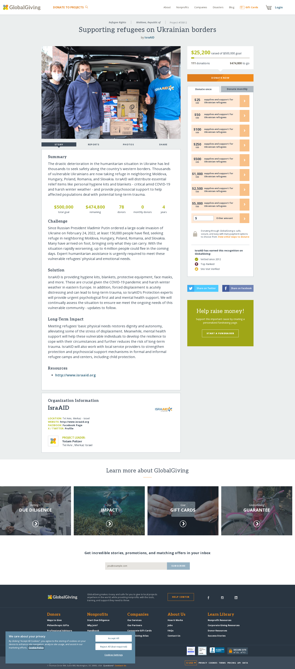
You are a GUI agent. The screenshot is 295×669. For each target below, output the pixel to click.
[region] (70, 647)
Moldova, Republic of (148, 22)
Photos (128, 144)
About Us (177, 614)
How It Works (175, 620)
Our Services (134, 620)
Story (59, 144)
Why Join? (92, 625)
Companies (200, 7)
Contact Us (174, 635)
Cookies (213, 662)
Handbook (93, 630)
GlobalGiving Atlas (138, 635)
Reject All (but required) (113, 646)
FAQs (170, 630)
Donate (68, 7)
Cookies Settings (113, 654)
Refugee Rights (117, 22)
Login (279, 7)
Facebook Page (72, 425)
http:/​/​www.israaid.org (75, 375)
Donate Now (220, 77)
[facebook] (208, 597)
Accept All (113, 638)
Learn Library (221, 614)
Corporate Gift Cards (139, 630)
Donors (53, 614)
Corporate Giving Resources (224, 625)
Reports (94, 144)
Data (245, 662)
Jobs (170, 625)
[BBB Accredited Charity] (218, 651)
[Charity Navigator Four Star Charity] (192, 651)
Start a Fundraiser (220, 333)
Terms (222, 662)
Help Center (180, 596)
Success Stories (217, 635)
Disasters (218, 7)
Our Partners (134, 625)
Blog (231, 7)
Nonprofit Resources (219, 620)
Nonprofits (182, 7)
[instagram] (222, 597)
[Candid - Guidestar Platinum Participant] (204, 651)
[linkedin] (236, 597)
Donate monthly (237, 89)
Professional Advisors (59, 630)
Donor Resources (217, 630)
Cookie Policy (36, 647)
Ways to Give (54, 620)
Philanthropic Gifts (58, 625)
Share (163, 144)
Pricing (231, 662)
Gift (251, 7)
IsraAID (149, 37)
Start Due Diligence (98, 620)
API (239, 662)
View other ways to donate (233, 236)
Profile (69, 428)
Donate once (203, 89)
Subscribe (178, 565)
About (167, 7)
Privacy (203, 662)
